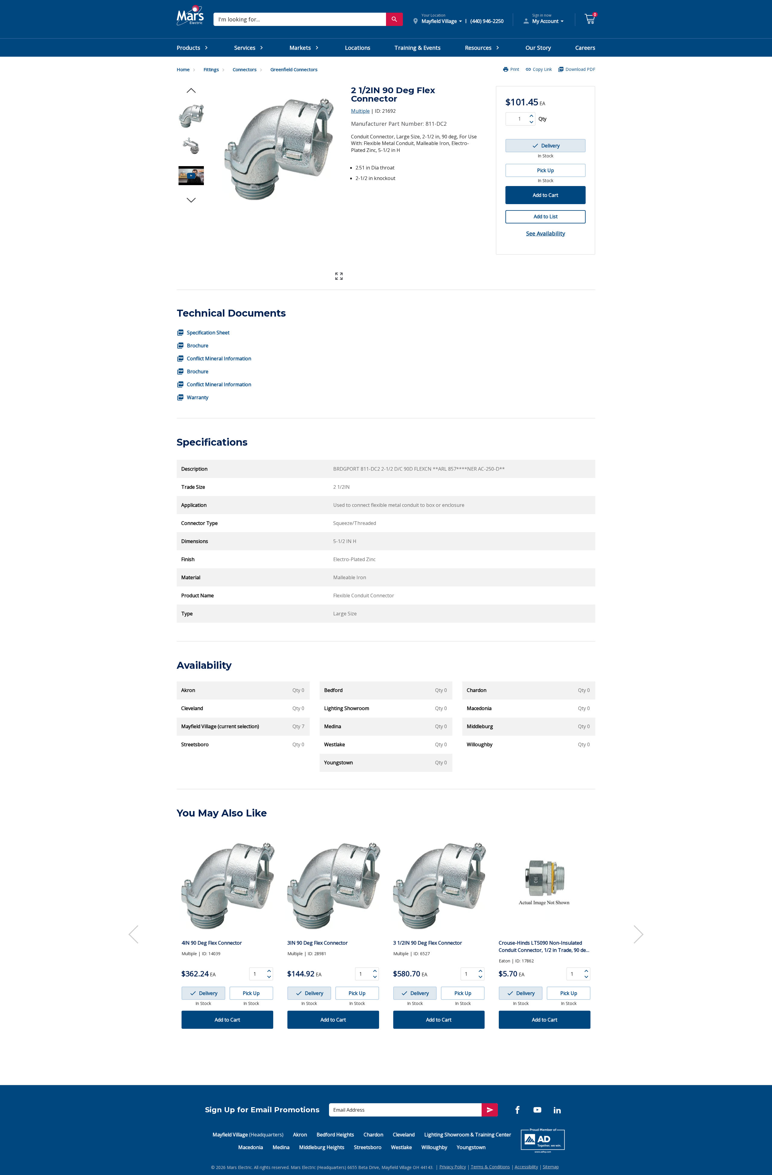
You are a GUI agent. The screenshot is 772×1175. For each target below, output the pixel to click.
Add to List (546, 216)
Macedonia (250, 1147)
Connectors (245, 69)
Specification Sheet (208, 332)
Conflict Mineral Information (219, 358)
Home (183, 69)
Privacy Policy (452, 1167)
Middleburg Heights (321, 1147)
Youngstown (471, 1147)
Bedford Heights (335, 1134)
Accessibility (526, 1167)
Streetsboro (367, 1147)
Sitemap (551, 1167)
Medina (281, 1147)
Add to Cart (545, 195)
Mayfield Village (248, 1134)
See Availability (545, 233)
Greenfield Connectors (294, 69)
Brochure (197, 345)
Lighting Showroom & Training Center (467, 1134)
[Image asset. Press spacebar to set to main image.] (191, 115)
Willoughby (434, 1147)
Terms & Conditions (490, 1167)
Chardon (373, 1134)
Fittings (211, 69)
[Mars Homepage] (190, 22)
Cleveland (404, 1134)
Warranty (197, 397)
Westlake (401, 1147)
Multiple (360, 111)
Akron (300, 1134)
